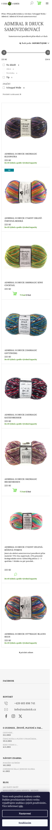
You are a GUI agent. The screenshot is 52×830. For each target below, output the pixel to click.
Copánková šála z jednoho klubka (19, 769)
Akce (10, 68)
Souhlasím (25, 822)
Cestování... (8, 733)
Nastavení (25, 813)
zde (21, 806)
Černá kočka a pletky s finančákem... (20, 739)
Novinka (11, 73)
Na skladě (12, 64)
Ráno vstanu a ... (10, 745)
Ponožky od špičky (11, 763)
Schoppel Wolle (15, 87)
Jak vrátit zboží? (10, 787)
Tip (9, 77)
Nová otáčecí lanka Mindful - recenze (20, 790)
